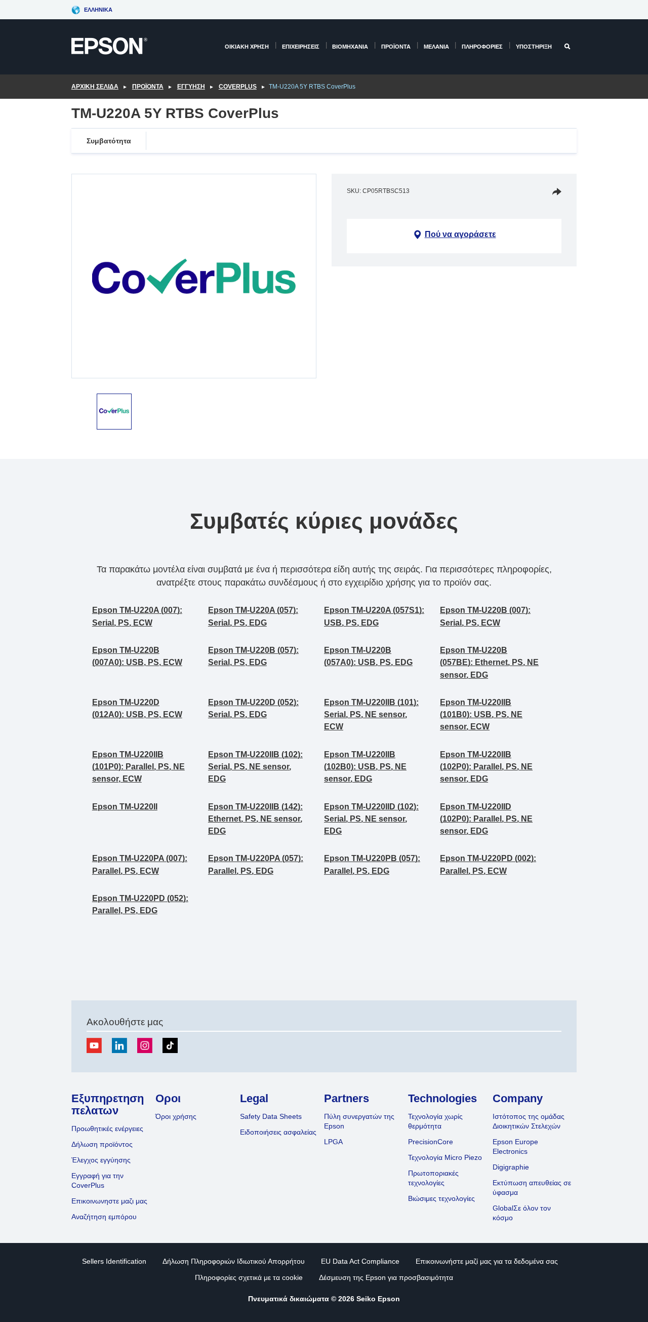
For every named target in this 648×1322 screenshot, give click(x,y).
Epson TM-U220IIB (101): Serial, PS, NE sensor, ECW (371, 714)
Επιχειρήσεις (300, 47)
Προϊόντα (396, 47)
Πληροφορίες (482, 47)
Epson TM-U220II (124, 806)
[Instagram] (144, 1045)
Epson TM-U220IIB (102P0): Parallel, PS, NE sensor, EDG (486, 767)
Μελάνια (436, 47)
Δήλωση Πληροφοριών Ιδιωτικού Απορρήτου (234, 1261)
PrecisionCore (430, 1142)
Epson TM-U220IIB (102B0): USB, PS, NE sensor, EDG (365, 767)
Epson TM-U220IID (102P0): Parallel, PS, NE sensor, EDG (486, 819)
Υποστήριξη (534, 47)
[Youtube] (94, 1045)
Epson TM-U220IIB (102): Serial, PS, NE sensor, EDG (255, 767)
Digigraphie (511, 1167)
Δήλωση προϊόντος (102, 1144)
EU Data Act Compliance (360, 1261)
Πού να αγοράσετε (460, 234)
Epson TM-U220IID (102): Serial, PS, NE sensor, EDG (371, 819)
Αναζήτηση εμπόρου (104, 1217)
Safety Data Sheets (271, 1116)
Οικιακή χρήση (247, 47)
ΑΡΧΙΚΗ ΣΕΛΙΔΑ (94, 86)
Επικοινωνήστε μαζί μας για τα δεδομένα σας (487, 1261)
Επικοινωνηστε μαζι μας (109, 1201)
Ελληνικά (98, 10)
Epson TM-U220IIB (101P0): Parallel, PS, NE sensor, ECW (138, 767)
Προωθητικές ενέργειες (107, 1128)
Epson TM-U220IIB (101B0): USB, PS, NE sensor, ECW (481, 714)
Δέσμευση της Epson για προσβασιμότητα (386, 1277)
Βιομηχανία (350, 47)
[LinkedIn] (119, 1045)
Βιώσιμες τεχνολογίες (441, 1198)
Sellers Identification (114, 1261)
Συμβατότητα (109, 141)
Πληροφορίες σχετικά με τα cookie (249, 1277)
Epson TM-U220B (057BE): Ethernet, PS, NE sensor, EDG (489, 662)
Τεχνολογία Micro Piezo (445, 1157)
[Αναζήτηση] (567, 46)
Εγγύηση (191, 86)
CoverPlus (238, 86)
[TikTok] (170, 1045)
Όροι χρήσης (175, 1116)
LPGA (333, 1142)
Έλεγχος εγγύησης (101, 1160)
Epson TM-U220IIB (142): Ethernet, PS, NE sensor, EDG (255, 819)
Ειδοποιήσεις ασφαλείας (278, 1132)
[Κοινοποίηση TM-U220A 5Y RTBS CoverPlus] (556, 191)
